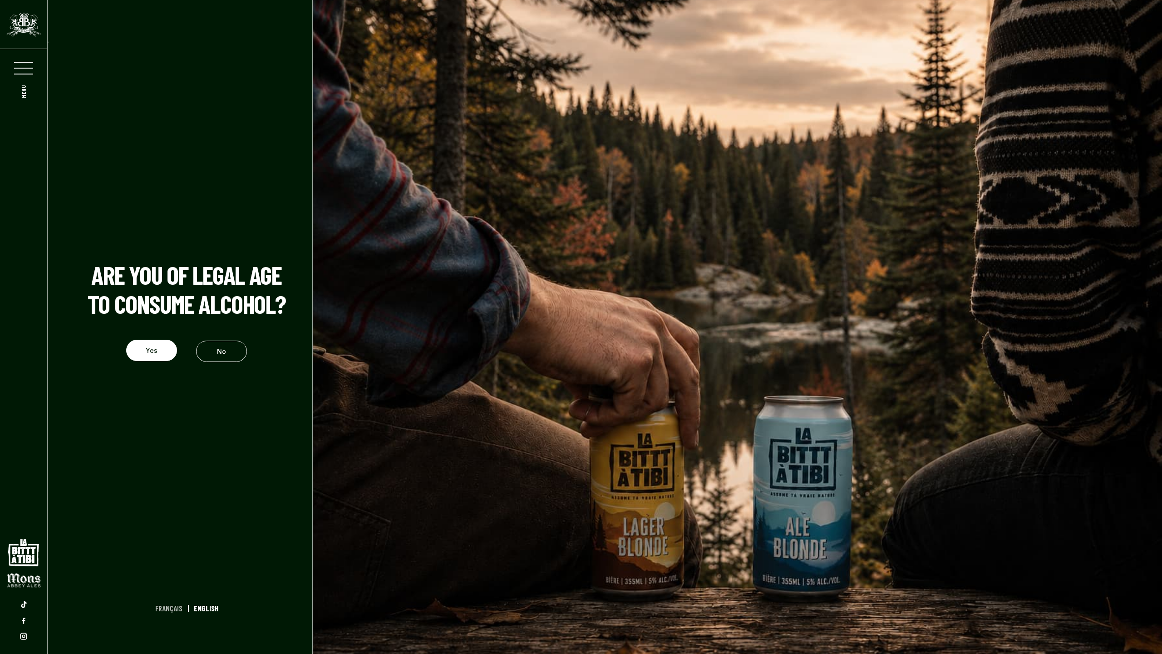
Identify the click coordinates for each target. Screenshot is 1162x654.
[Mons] (24, 580)
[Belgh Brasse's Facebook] (24, 620)
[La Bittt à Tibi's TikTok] (24, 604)
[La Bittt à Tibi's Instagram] (24, 636)
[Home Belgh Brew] (23, 24)
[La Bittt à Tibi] (24, 552)
